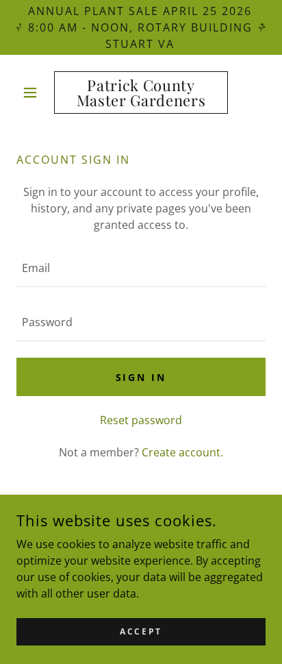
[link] (141, 92)
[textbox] (141, 268)
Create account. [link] (182, 452)
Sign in (141, 377)
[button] (35, 92)
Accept (141, 631)
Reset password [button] (141, 420)
